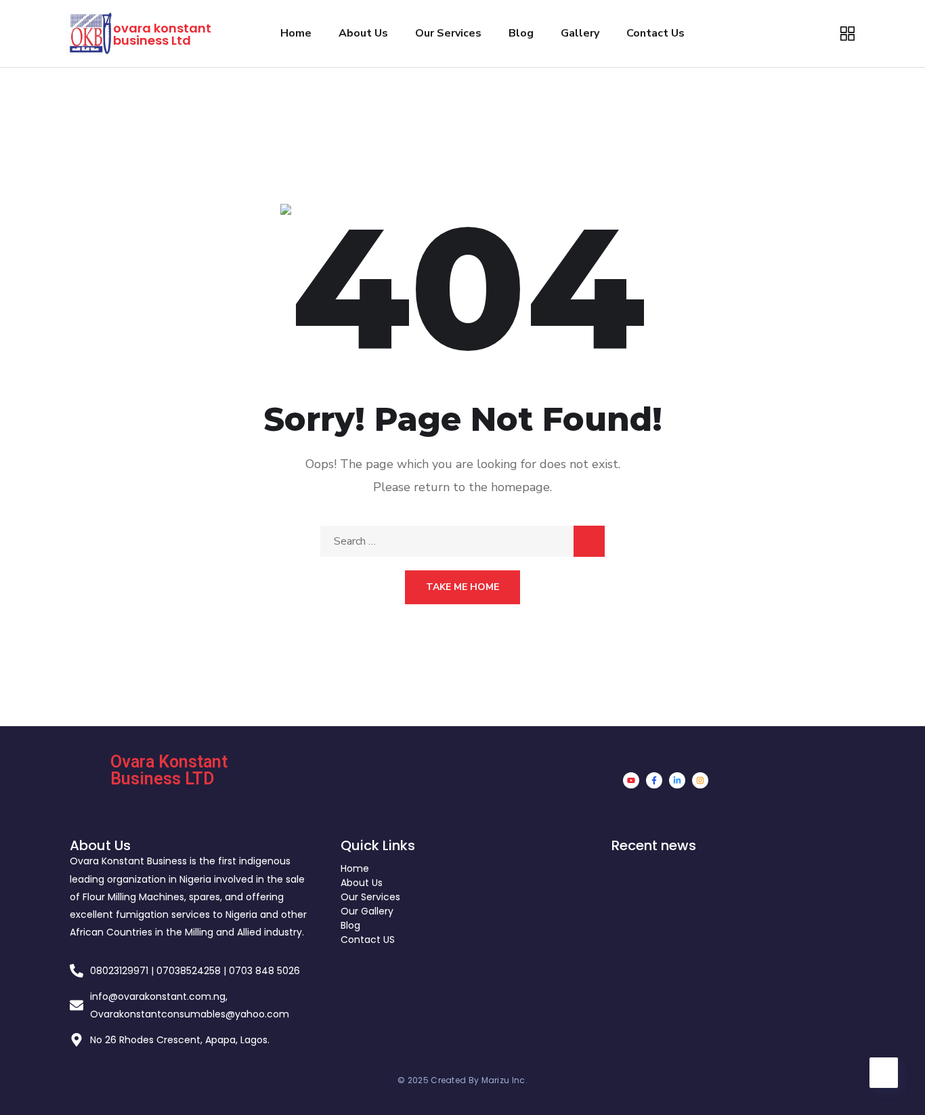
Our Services (448, 33)
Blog (521, 33)
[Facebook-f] (654, 780)
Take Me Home (462, 587)
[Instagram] (700, 780)
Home (295, 33)
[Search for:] (462, 541)
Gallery (580, 33)
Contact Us (655, 33)
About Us (363, 33)
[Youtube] (631, 780)
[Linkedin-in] (677, 780)
